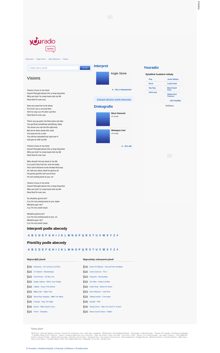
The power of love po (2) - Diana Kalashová (117, 337)
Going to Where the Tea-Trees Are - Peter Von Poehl (86, 335)
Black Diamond (54, 59)
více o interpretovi (123, 90)
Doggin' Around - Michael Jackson (149, 337)
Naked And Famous (172, 95)
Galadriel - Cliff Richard (102, 333)
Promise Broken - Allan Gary (175, 337)
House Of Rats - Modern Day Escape (52, 337)
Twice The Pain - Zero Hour (119, 335)
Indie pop (153, 92)
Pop (150, 79)
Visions (65, 59)
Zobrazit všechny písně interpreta (114, 99)
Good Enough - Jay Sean (157, 335)
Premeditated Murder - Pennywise (126, 333)
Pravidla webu (82, 348)
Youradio (32, 348)
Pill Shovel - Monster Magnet (42, 333)
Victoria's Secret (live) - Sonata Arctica (84, 337)
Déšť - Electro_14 (138, 335)
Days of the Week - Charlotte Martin (45, 339)
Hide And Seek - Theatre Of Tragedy (155, 333)
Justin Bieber (173, 79)
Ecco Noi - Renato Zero (101, 339)
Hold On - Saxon (57, 335)
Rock (151, 84)
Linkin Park (172, 84)
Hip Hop (152, 88)
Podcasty (59, 348)
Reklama (69, 348)
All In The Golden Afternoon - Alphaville (76, 339)
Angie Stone (41, 59)
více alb (127, 146)
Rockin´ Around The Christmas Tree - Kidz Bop (73, 333)
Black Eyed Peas (172, 89)
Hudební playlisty (45, 348)
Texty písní (29, 59)
